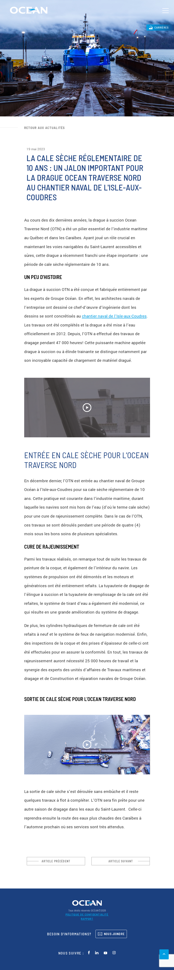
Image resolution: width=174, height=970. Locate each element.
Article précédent (56, 861)
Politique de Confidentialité (87, 914)
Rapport (87, 918)
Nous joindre (114, 934)
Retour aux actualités (44, 128)
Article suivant (120, 861)
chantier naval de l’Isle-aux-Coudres (114, 316)
